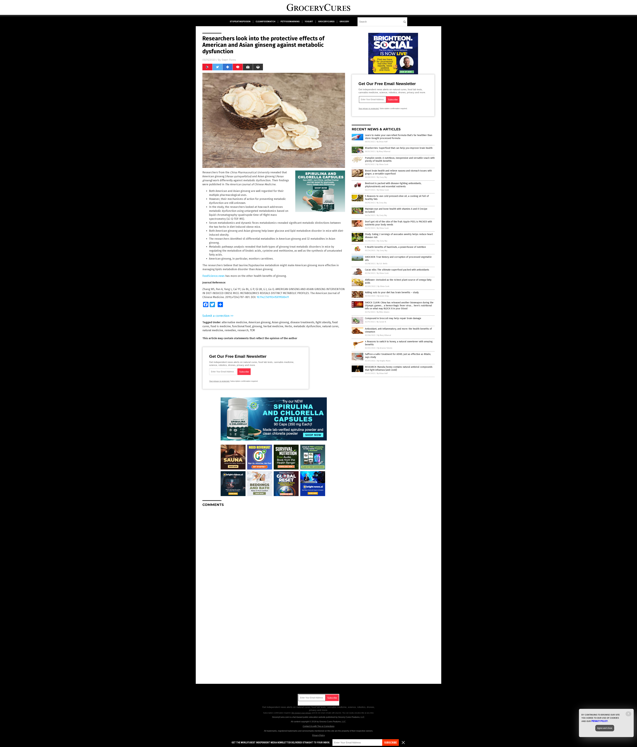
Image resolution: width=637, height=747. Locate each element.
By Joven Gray (383, 296)
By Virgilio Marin (383, 361)
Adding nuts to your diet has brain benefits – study (392, 292)
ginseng (257, 326)
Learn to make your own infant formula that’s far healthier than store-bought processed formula (398, 137)
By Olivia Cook (382, 164)
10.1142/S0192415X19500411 (273, 297)
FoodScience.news (213, 275)
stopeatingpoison (240, 21)
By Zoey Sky (382, 177)
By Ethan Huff (382, 142)
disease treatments (302, 322)
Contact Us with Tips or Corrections (318, 726)
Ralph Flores (229, 59)
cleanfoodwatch (265, 21)
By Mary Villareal (383, 151)
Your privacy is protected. (219, 381)
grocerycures (326, 21)
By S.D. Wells (382, 264)
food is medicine (221, 326)
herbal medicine (273, 326)
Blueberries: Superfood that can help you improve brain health (398, 148)
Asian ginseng (280, 322)
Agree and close (604, 728)
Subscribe (390, 742)
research (242, 330)
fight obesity (323, 322)
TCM (252, 330)
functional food (241, 326)
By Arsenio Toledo (384, 348)
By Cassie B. (381, 322)
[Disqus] (273, 550)
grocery (344, 21)
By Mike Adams (383, 312)
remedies (230, 330)
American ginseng (259, 322)
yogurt (309, 21)
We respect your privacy (301, 713)
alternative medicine (234, 322)
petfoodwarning (290, 21)
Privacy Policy (318, 735)
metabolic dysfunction (307, 326)
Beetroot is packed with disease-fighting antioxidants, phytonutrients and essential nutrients (393, 185)
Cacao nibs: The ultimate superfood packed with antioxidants (397, 269)
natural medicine (212, 330)
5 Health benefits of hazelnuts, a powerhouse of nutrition (395, 247)
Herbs (288, 326)
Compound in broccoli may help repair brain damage (393, 318)
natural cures (330, 326)
